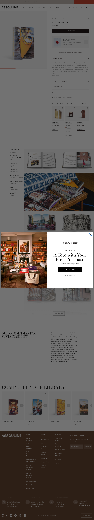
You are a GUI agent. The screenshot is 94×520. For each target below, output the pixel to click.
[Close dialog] (90, 234)
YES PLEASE (70, 269)
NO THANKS (70, 275)
